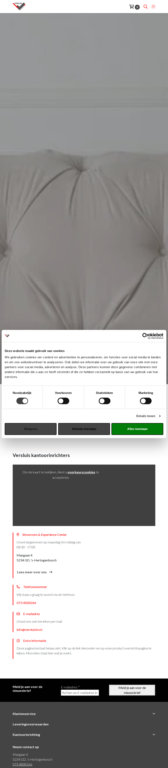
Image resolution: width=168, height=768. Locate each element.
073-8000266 (26, 603)
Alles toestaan (137, 429)
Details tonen (145, 416)
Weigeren (30, 429)
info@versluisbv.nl (29, 629)
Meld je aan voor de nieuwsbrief (132, 690)
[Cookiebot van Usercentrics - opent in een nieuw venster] (145, 336)
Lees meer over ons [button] (32, 572)
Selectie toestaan (84, 429)
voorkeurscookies (81, 472)
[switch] (63, 401)
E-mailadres (70, 687)
